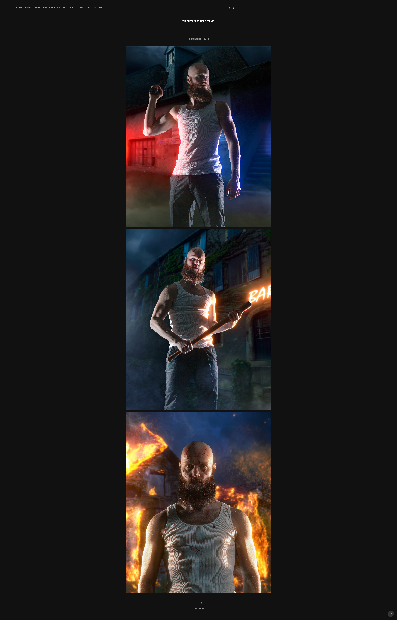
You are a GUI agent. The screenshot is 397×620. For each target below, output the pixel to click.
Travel (88, 8)
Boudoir (52, 8)
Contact (101, 8)
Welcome (19, 8)
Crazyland (72, 8)
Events (81, 8)
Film (94, 8)
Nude (58, 8)
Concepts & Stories (40, 8)
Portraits (28, 8)
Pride (65, 8)
